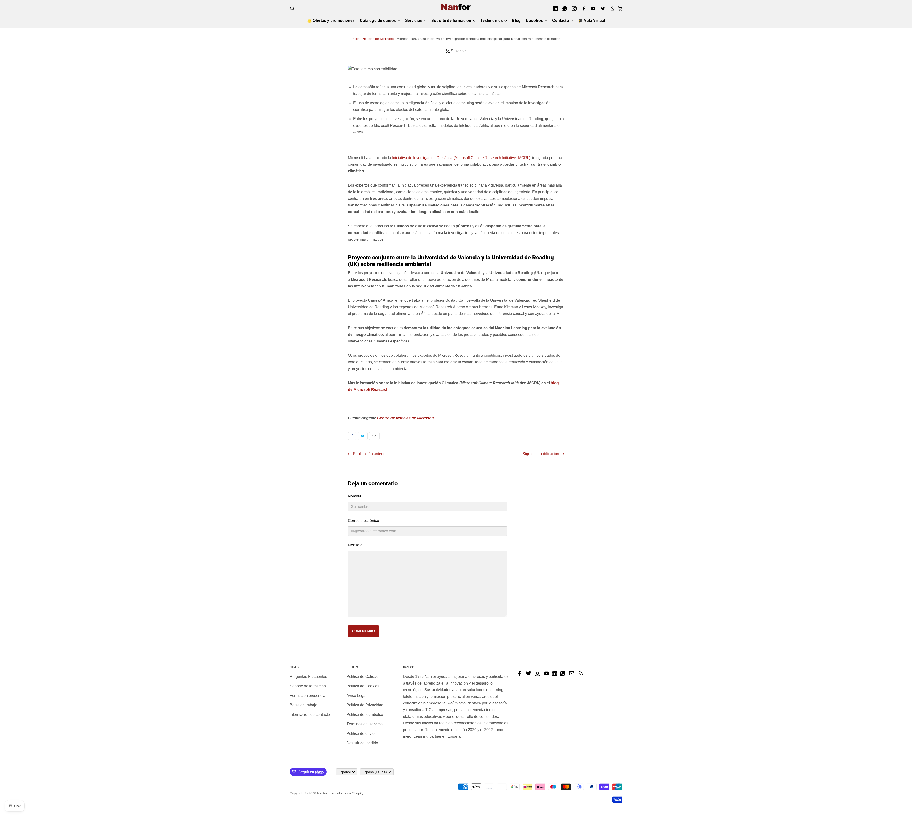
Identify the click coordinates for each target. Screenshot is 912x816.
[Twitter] (601, 8)
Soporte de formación (451, 21)
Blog (516, 21)
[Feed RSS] (582, 675)
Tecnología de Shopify (346, 793)
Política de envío (361, 734)
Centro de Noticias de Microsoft (405, 418)
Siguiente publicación (541, 454)
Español (344, 772)
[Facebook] (582, 8)
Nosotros (535, 21)
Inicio (356, 39)
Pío (363, 436)
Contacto (561, 21)
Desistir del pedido (362, 743)
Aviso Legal (356, 696)
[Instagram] (573, 8)
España (374, 772)
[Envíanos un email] (573, 675)
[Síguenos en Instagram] (539, 675)
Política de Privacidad (365, 705)
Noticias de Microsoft (378, 39)
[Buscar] (292, 8)
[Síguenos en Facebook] (521, 675)
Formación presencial (308, 696)
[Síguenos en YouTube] (548, 675)
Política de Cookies (363, 686)
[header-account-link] (611, 8)
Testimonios (492, 21)
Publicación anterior (369, 454)
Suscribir (458, 51)
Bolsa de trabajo (303, 705)
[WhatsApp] (563, 8)
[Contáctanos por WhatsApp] (564, 675)
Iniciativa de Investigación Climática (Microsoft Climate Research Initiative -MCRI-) (461, 158)
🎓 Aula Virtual (591, 21)
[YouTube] (592, 8)
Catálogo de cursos (378, 21)
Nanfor (322, 793)
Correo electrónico (374, 436)
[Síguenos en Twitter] (530, 675)
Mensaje (355, 545)
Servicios (414, 21)
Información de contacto (310, 715)
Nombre (354, 496)
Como (352, 436)
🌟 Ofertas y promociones (331, 21)
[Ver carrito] (618, 8)
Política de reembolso (365, 715)
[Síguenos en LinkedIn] (556, 675)
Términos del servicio (365, 724)
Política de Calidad (363, 677)
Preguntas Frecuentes (308, 677)
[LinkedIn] (554, 8)
